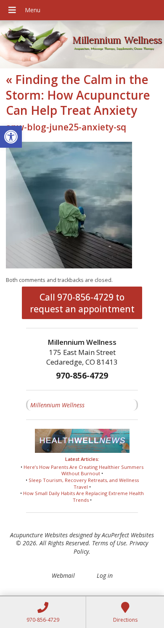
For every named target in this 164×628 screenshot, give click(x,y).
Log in (105, 575)
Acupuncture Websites (39, 535)
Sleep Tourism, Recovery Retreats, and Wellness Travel (84, 483)
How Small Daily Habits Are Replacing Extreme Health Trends (83, 496)
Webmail (63, 575)
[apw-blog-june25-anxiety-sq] (69, 266)
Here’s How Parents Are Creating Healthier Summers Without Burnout (83, 470)
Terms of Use (109, 543)
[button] (11, 137)
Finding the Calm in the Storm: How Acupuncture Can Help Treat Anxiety (78, 94)
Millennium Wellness (57, 405)
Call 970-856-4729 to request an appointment (82, 303)
